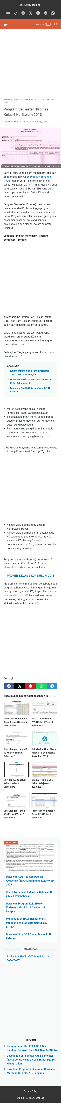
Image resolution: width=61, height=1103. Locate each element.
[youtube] (8, 13)
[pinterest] (30, 686)
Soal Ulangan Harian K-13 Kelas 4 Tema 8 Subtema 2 (15, 752)
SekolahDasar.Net (35, 1098)
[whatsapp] (53, 13)
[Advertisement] (30, 63)
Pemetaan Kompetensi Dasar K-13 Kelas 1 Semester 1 (43, 814)
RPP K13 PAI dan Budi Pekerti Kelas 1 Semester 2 (15, 783)
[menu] (7, 24)
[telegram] (45, 13)
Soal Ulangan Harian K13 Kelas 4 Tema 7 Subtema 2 (14, 814)
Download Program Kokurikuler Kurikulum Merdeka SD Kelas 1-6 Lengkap (25, 907)
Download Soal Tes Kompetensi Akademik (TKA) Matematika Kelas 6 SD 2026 (30, 880)
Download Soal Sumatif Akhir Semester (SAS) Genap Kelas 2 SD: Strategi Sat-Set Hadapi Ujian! (31, 1059)
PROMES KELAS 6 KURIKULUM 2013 (30, 575)
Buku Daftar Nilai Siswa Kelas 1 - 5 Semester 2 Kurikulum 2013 (44, 752)
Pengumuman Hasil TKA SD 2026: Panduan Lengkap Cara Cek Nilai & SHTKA (26, 922)
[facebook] (23, 13)
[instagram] (38, 13)
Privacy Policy (31, 1091)
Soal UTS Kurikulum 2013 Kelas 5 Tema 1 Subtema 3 (42, 722)
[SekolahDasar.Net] (30, 6)
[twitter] (30, 13)
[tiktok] (15, 13)
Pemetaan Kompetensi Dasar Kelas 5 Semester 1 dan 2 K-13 (16, 722)
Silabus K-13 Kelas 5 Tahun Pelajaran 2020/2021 (42, 783)
